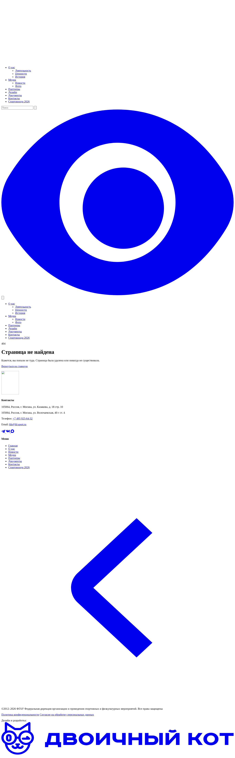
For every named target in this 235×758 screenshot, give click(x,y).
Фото (18, 86)
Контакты (14, 98)
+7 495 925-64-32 (23, 418)
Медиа (12, 79)
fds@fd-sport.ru (17, 424)
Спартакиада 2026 (19, 101)
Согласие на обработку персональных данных (67, 714)
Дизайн (12, 92)
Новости (20, 82)
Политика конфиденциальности (20, 714)
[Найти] (35, 108)
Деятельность (23, 70)
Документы (15, 95)
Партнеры (14, 89)
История (20, 76)
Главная (13, 445)
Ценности (21, 73)
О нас (11, 67)
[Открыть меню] (2, 297)
